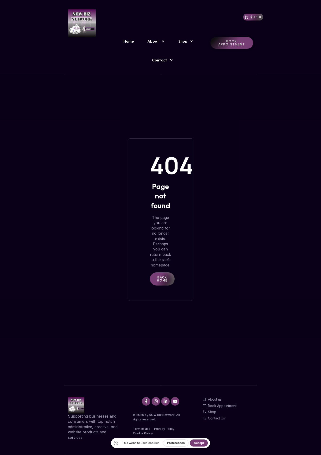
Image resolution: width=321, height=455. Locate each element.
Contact (159, 60)
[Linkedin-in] (165, 401)
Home (128, 41)
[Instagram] (156, 401)
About (153, 41)
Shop (182, 41)
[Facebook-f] (146, 401)
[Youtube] (175, 401)
